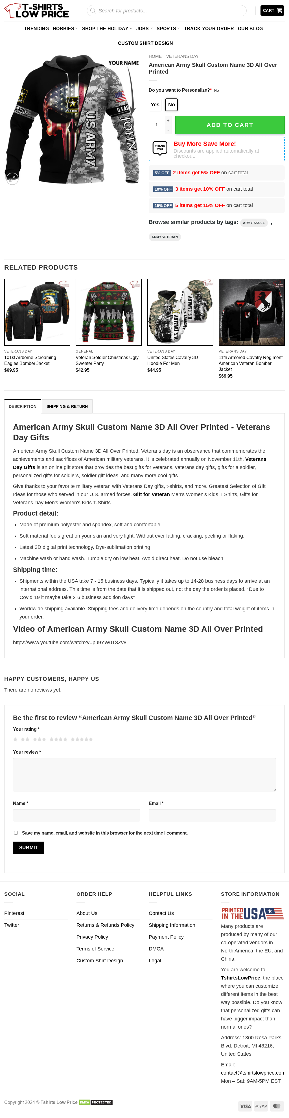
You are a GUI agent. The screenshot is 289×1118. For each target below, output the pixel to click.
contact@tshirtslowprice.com (253, 1073)
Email (156, 803)
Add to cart (230, 125)
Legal (155, 960)
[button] (272, 10)
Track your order (209, 28)
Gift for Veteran (151, 494)
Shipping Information (172, 925)
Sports (166, 28)
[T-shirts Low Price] (37, 10)
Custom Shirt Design (145, 43)
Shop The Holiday (105, 28)
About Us (86, 913)
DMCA (156, 949)
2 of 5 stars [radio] (24, 740)
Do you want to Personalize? (180, 90)
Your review (27, 751)
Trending (36, 28)
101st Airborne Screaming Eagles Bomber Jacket (30, 360)
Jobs (142, 28)
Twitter (11, 925)
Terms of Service (95, 949)
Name (20, 803)
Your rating (26, 729)
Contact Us (161, 913)
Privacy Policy (92, 937)
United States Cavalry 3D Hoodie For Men (172, 360)
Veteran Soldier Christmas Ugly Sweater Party (107, 360)
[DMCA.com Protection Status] (96, 1102)
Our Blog (250, 28)
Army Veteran (165, 237)
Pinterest (14, 913)
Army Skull (254, 223)
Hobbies (63, 28)
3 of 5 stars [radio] (38, 740)
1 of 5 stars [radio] (14, 740)
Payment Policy (166, 937)
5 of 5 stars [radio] (81, 740)
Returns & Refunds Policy (105, 925)
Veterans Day (182, 56)
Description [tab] (22, 406)
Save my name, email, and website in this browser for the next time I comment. (105, 832)
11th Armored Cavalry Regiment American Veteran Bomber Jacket (251, 363)
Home (155, 56)
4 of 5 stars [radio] (57, 740)
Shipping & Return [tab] (67, 406)
